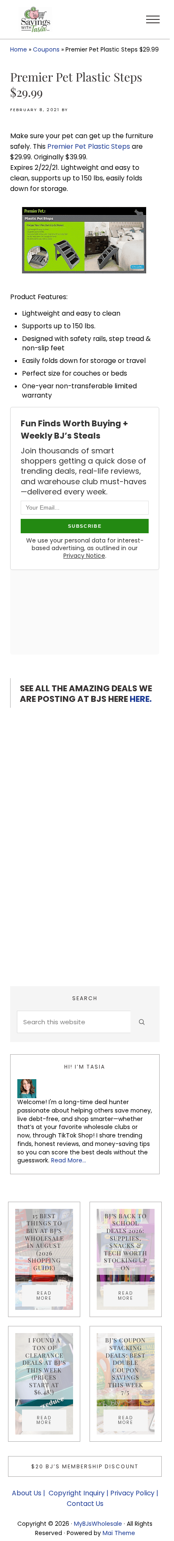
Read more (51, 1295)
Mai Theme (119, 1533)
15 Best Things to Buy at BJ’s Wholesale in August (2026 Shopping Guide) (44, 1241)
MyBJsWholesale (98, 1523)
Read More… (68, 1160)
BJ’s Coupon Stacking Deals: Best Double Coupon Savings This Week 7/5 (125, 1366)
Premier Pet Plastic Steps (88, 146)
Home (18, 49)
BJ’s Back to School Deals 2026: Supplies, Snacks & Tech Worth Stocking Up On (125, 1241)
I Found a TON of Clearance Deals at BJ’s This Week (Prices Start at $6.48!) (44, 1366)
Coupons (46, 49)
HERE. (141, 699)
